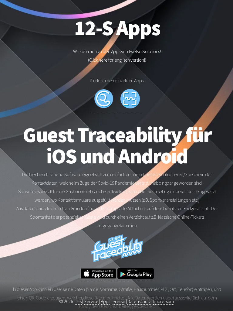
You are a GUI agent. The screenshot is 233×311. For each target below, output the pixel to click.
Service (91, 301)
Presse (119, 301)
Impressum (163, 301)
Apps (105, 301)
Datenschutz (139, 301)
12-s (77, 301)
